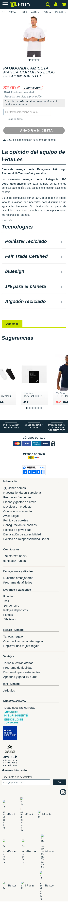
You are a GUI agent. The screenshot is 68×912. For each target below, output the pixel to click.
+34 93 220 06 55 (15, 556)
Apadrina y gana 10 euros (20, 677)
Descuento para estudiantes (21, 672)
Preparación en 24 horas (11, 426)
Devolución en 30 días (33, 426)
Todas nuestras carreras (19, 707)
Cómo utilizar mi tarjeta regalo (23, 641)
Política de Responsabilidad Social (26, 539)
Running (8, 596)
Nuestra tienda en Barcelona (22, 492)
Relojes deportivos (15, 610)
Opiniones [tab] (12, 323)
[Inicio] (3, 12)
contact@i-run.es (14, 560)
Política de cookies (15, 520)
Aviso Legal (11, 515)
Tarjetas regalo (13, 636)
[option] (34, 36)
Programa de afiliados (17, 582)
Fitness (8, 614)
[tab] (34, 242)
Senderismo (11, 605)
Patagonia (47, 11)
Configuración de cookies (20, 525)
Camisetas (35, 11)
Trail (6, 601)
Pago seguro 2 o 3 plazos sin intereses (56, 428)
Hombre (12, 11)
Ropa (24, 11)
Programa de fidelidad (17, 667)
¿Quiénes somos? (15, 488)
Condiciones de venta (17, 511)
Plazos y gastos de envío (19, 502)
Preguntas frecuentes (17, 497)
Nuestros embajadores (18, 578)
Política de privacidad (17, 529)
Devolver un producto (17, 506)
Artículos (9, 690)
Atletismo (9, 619)
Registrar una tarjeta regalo (21, 646)
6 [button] (44, 410)
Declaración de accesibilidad (22, 534)
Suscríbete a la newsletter (17, 777)
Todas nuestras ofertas (18, 663)
